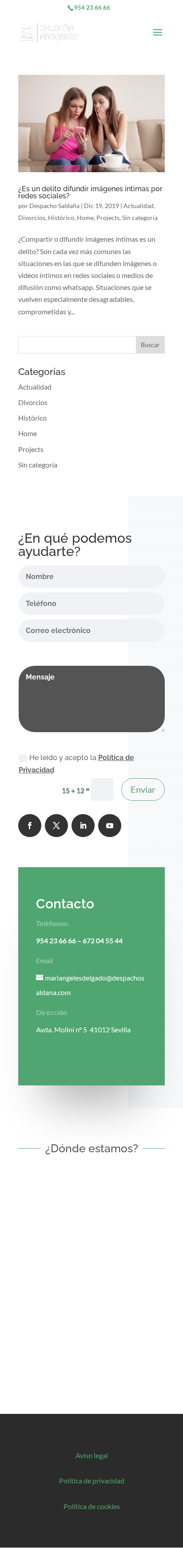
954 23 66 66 (92, 7)
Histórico (61, 217)
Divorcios (31, 217)
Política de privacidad (91, 1480)
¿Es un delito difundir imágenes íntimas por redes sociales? (90, 192)
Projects (107, 217)
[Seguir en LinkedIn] (83, 825)
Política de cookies (92, 1506)
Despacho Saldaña (54, 205)
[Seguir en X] (56, 825)
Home (85, 217)
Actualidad (138, 205)
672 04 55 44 (103, 940)
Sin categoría (140, 217)
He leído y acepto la (76, 763)
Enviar (143, 789)
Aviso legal (92, 1455)
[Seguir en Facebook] (29, 825)
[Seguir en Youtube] (109, 825)
